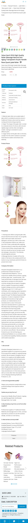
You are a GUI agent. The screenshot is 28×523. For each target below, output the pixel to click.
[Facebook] (3, 511)
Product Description (9, 86)
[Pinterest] (16, 511)
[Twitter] (8, 511)
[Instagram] (13, 511)
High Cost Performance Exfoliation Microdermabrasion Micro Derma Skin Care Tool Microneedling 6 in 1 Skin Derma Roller (19, 471)
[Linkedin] (6, 511)
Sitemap (4, 516)
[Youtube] (11, 511)
